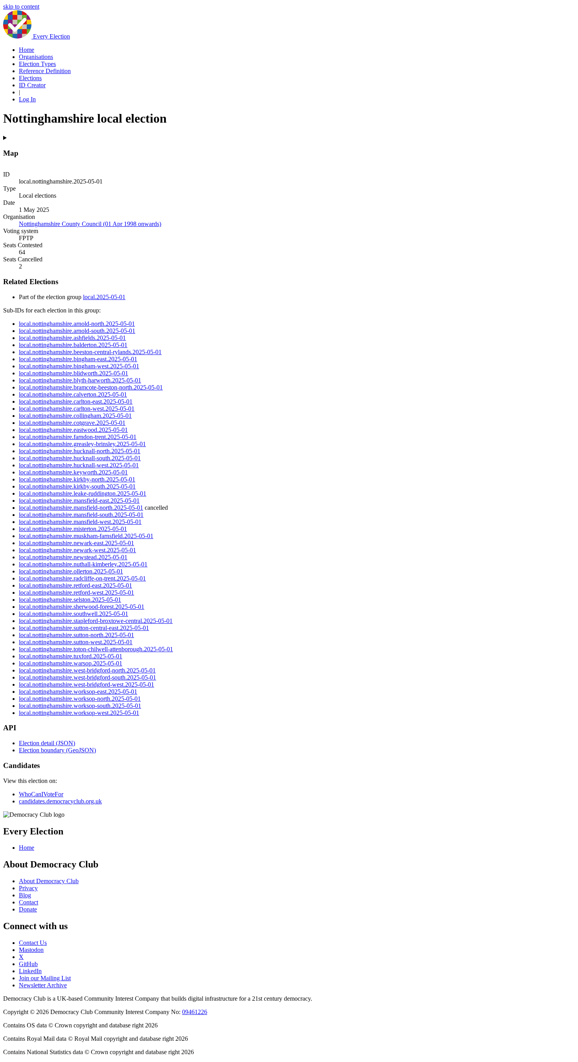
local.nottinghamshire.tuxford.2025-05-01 (70, 656)
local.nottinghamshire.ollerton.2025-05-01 (71, 571)
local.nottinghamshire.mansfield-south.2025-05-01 (81, 514)
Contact (28, 902)
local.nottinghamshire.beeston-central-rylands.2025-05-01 (90, 352)
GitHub (28, 964)
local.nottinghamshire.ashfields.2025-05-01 (72, 337)
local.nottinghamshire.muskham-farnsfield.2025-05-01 (86, 536)
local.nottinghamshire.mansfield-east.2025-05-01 (79, 500)
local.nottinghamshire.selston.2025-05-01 (70, 599)
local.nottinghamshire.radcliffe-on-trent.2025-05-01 (82, 578)
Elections (30, 78)
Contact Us (33, 942)
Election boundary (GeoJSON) (57, 750)
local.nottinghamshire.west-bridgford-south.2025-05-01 (87, 677)
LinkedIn (30, 971)
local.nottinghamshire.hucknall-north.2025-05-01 (79, 451)
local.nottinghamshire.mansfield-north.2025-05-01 (81, 507)
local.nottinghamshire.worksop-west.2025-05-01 (79, 712)
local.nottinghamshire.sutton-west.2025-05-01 (76, 642)
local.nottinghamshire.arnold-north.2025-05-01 (77, 323)
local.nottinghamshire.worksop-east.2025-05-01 (78, 691)
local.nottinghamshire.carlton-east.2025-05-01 (76, 401)
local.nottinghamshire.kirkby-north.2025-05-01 (77, 479)
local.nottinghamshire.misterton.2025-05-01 (73, 528)
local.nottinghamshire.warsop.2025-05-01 (70, 663)
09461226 (194, 1012)
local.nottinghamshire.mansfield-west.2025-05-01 (80, 521)
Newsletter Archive (43, 985)
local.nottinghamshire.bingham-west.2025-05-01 (79, 366)
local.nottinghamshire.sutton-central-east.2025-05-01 (84, 628)
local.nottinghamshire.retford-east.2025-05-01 (75, 585)
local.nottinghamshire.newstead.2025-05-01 (73, 557)
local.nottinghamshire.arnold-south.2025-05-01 (77, 330)
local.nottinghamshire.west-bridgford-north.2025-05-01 (87, 670)
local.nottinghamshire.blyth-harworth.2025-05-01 (80, 380)
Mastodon (31, 949)
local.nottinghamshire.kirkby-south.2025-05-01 (77, 486)
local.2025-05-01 (104, 297)
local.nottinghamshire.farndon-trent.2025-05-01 (77, 437)
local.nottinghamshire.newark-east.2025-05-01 (76, 543)
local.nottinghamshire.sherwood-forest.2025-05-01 (81, 606)
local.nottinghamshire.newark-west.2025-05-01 (77, 550)
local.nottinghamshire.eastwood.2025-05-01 (73, 429)
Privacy (28, 888)
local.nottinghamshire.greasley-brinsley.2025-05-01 (82, 444)
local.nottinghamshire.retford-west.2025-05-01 (76, 592)
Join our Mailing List (45, 978)
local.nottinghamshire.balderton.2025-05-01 (73, 345)
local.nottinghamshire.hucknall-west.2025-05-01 (79, 465)
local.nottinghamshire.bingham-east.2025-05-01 (78, 359)
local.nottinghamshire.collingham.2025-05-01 (75, 415)
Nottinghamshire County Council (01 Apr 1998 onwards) (90, 223)
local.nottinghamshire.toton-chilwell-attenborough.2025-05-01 (96, 649)
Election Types (37, 64)
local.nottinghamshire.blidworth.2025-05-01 (73, 373)
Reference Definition (45, 71)
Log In (27, 99)
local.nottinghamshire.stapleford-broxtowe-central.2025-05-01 (96, 620)
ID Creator (32, 85)
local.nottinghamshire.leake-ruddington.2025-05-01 (82, 493)
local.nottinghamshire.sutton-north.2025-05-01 (76, 635)
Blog (25, 895)
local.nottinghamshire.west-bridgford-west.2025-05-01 (86, 684)
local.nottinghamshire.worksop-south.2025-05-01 (80, 705)
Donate (28, 909)
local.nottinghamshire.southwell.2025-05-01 (73, 613)
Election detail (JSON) (47, 743)
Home (26, 49)
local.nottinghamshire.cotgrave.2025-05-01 (72, 422)
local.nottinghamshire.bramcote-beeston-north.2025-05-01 (91, 387)
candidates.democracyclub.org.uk (60, 801)
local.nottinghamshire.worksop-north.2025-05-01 (80, 698)
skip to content (21, 6)
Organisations (36, 56)
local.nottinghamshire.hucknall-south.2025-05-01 (80, 458)
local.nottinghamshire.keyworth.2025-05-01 (73, 472)
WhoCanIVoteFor (41, 794)
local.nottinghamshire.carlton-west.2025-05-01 (76, 408)
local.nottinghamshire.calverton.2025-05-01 (73, 394)
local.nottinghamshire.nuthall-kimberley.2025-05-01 (83, 564)
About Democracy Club (49, 881)
